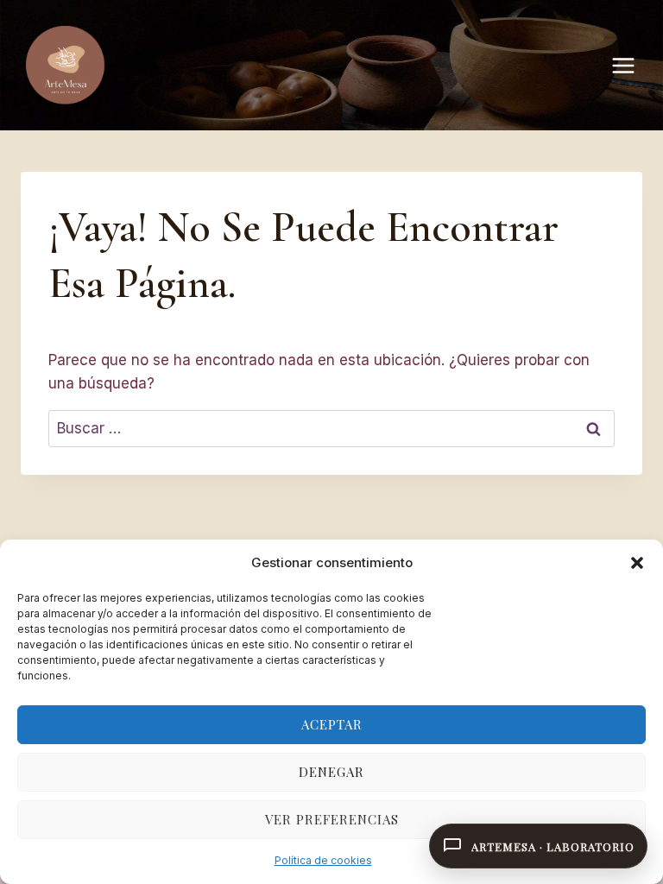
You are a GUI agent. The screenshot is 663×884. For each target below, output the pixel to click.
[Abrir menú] (631, 65)
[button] (637, 562)
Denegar (331, 771)
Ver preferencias (332, 819)
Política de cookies (323, 860)
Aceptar (332, 724)
